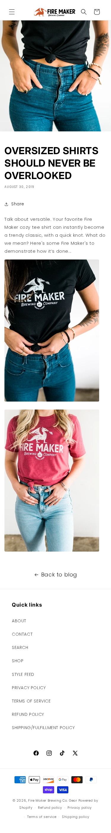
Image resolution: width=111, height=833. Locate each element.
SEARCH (20, 647)
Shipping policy (75, 816)
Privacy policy (79, 807)
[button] (11, 11)
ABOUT (19, 621)
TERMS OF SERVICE (31, 701)
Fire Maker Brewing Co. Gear (52, 800)
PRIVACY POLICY (29, 688)
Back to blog (59, 574)
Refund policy (50, 807)
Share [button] (17, 204)
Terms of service (41, 816)
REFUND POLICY (28, 714)
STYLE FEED (23, 674)
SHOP (17, 661)
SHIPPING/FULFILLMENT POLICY (43, 728)
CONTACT (22, 634)
